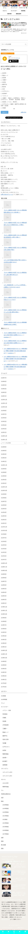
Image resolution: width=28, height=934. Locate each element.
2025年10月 (4, 407)
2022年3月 (3, 516)
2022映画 (3, 696)
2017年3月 (3, 686)
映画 (2, 801)
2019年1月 (3, 646)
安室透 (4, 721)
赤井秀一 (5, 757)
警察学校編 (6, 786)
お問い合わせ (20, 927)
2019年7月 (3, 625)
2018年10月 (4, 657)
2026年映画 (6, 830)
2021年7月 (3, 537)
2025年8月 (3, 410)
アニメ (3, 703)
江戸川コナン (6, 746)
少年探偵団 (6, 725)
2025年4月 (3, 425)
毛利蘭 (4, 743)
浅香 (2, 837)
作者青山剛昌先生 (6, 794)
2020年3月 (3, 596)
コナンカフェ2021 (7, 775)
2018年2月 (3, 676)
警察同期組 (6, 754)
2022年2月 (3, 519)
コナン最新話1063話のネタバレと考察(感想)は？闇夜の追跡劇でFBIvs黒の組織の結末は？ (15, 351)
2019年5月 (3, 632)
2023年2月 (3, 483)
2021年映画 (6, 815)
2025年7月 (3, 414)
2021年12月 (4, 526)
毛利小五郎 (6, 739)
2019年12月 (4, 606)
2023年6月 (3, 476)
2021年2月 (3, 556)
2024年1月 (3, 461)
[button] (25, 44)
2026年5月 (3, 385)
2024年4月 (3, 454)
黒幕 (2, 848)
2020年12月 (4, 563)
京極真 (4, 717)
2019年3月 (3, 639)
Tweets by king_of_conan (8, 859)
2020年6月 (3, 585)
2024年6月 (3, 450)
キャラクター (4, 706)
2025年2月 (3, 428)
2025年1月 (3, 432)
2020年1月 (3, 603)
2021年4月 (3, 548)
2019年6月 (3, 628)
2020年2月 (3, 599)
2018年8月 (3, 665)
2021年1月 (3, 559)
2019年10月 (4, 614)
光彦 (2, 797)
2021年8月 (3, 534)
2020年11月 (4, 566)
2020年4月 (3, 592)
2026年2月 (3, 392)
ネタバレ (3, 779)
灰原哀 (4, 750)
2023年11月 (4, 465)
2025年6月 (3, 417)
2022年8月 (3, 497)
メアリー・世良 (7, 710)
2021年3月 (3, 552)
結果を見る (23, 112)
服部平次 (5, 735)
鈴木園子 (5, 761)
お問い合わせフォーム (7, 194)
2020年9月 (3, 574)
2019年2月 (3, 643)
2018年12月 (4, 650)
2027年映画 (6, 834)
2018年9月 (3, 661)
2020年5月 (3, 588)
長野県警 (5, 765)
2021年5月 (3, 545)
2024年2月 (3, 457)
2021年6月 (3, 541)
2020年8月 (3, 577)
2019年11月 (4, 610)
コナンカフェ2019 (7, 772)
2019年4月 (3, 636)
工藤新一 (5, 728)
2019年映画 (6, 808)
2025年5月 (3, 421)
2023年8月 (3, 472)
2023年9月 (3, 468)
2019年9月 (3, 617)
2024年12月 (4, 436)
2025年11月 (4, 403)
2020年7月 (3, 581)
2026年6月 (3, 381)
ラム (2, 790)
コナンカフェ (4, 768)
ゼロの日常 (6, 783)
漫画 (2, 841)
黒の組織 (3, 845)
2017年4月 (3, 683)
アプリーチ (17, 58)
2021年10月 (4, 530)
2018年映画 (6, 804)
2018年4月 (3, 668)
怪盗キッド (6, 732)
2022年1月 (3, 523)
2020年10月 (4, 570)
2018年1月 (3, 679)
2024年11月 (4, 439)
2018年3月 (3, 672)
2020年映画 (6, 812)
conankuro (6, 337)
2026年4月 (3, 388)
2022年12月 (4, 487)
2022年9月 (3, 494)
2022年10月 (4, 490)
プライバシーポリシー (7, 927)
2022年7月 (3, 501)
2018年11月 (4, 654)
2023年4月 (3, 479)
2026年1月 (3, 396)
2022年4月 (3, 512)
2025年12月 (4, 399)
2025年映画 (6, 826)
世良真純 (5, 714)
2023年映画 (6, 823)
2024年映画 (4, 699)
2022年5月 (3, 508)
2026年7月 (3, 378)
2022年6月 (3, 505)
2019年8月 (3, 621)
